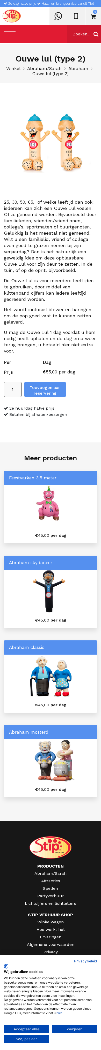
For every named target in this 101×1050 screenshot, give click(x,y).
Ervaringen (50, 936)
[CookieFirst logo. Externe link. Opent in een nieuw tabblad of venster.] (6, 966)
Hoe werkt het (51, 929)
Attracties (50, 880)
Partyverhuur (50, 895)
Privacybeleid (85, 961)
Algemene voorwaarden (50, 944)
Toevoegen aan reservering (45, 390)
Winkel (13, 68)
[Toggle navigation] (9, 34)
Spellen (50, 888)
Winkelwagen (50, 921)
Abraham (78, 68)
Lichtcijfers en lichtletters (50, 903)
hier (59, 1013)
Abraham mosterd (28, 732)
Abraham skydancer (30, 562)
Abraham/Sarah (44, 68)
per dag (50, 535)
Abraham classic (26, 647)
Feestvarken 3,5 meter (32, 477)
